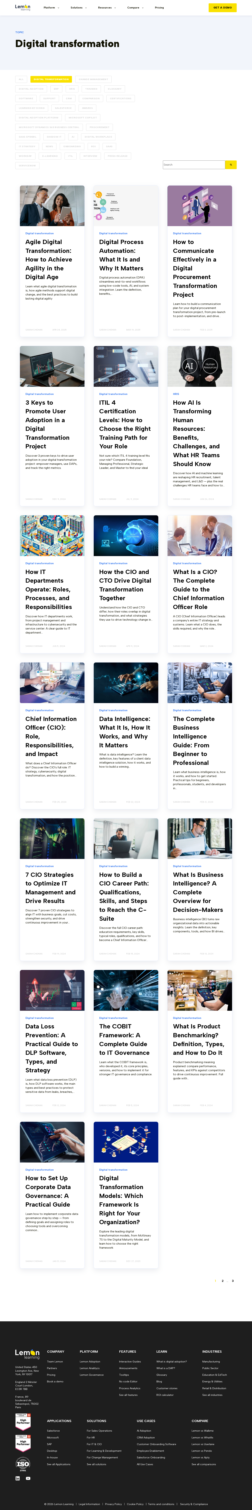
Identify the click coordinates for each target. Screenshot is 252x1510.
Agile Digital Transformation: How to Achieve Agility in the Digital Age (48, 259)
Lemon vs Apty (201, 1457)
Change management (93, 79)
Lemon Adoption (90, 1361)
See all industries (212, 1395)
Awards (87, 108)
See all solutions (96, 1464)
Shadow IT (54, 137)
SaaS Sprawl (28, 137)
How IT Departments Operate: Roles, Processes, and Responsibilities (48, 589)
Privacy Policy (113, 1504)
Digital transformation (51, 79)
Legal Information (89, 1504)
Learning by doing (32, 108)
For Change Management (102, 1457)
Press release (118, 156)
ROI (93, 146)
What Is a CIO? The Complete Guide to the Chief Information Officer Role (198, 589)
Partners (52, 1368)
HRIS (72, 89)
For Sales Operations (99, 1430)
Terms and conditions (161, 1504)
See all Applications (58, 1464)
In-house (52, 1457)
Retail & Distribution (214, 1388)
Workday (25, 156)
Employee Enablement (150, 1450)
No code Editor (128, 1381)
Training (91, 89)
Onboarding (72, 146)
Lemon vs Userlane (203, 1444)
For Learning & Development (104, 1450)
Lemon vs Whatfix (202, 1437)
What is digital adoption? (171, 1361)
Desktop (52, 1450)
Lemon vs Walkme (203, 1430)
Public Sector (210, 1368)
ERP (56, 89)
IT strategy (27, 146)
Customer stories (166, 1388)
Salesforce (63, 108)
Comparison (91, 98)
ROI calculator (165, 1395)
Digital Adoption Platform (38, 117)
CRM (69, 98)
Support (49, 98)
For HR (91, 1437)
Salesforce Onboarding (151, 1457)
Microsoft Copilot (83, 117)
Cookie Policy (135, 1504)
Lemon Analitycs (90, 1368)
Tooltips (124, 1374)
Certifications (120, 98)
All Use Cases (145, 1464)
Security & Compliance (194, 1504)
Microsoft (53, 1437)
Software (26, 98)
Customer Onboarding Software (156, 1444)
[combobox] (194, 164)
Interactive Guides (130, 1361)
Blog (159, 1381)
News (49, 146)
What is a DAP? (165, 1368)
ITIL (70, 156)
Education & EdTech (214, 1374)
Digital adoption (31, 89)
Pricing (51, 1374)
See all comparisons (204, 1464)
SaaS (109, 146)
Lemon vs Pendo (202, 1450)
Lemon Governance (92, 1374)
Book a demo (55, 1381)
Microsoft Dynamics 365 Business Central (49, 127)
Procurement (99, 127)
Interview (90, 156)
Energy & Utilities (212, 1381)
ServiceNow (27, 165)
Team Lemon (55, 1361)
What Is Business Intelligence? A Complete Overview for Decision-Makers (198, 892)
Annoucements (128, 1368)
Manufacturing (211, 1361)
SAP (49, 1444)
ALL (21, 79)
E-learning (50, 156)
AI (73, 137)
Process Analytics (129, 1388)
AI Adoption (144, 1430)
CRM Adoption (146, 1437)
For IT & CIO (94, 1444)
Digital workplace (98, 137)
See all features (128, 1395)
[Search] (231, 164)
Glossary (115, 89)
